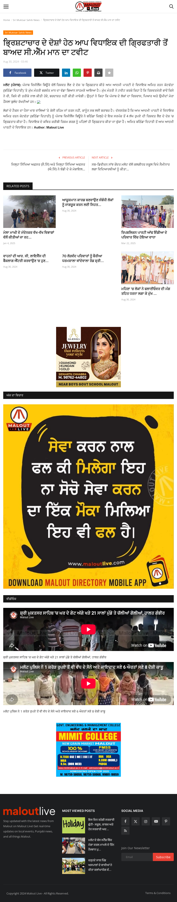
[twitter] (135, 821)
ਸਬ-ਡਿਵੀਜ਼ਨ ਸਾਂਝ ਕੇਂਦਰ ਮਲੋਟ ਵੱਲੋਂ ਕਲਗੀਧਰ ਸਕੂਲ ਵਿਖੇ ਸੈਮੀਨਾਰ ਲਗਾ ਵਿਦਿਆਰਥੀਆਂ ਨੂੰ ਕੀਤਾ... (131, 166)
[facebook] (125, 821)
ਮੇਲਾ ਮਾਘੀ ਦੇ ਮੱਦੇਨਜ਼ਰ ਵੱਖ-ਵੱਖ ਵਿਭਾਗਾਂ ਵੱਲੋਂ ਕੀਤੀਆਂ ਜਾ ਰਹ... (28, 234)
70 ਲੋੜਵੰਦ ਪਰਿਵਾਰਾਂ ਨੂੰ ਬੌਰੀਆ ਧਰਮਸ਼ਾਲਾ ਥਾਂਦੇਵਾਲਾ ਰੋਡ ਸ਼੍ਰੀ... (83, 258)
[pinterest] (166, 821)
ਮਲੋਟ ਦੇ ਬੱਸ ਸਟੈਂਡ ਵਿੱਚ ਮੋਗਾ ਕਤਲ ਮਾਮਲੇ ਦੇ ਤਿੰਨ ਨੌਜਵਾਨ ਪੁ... (101, 844)
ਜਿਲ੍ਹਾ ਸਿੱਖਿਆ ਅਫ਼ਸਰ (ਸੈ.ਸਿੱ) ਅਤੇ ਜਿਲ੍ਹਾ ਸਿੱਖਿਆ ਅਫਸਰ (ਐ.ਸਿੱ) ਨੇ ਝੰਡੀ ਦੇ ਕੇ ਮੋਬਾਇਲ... (48, 166)
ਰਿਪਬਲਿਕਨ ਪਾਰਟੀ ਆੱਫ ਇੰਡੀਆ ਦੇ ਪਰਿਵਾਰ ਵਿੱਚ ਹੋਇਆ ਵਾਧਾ (144, 234)
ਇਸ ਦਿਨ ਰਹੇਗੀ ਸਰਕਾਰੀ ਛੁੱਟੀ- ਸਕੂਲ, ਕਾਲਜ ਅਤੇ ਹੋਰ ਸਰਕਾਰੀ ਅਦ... (101, 824)
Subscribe (163, 857)
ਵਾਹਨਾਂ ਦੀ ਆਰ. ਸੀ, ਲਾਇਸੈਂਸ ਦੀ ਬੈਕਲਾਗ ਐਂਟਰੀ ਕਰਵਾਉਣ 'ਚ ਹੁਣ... (26, 258)
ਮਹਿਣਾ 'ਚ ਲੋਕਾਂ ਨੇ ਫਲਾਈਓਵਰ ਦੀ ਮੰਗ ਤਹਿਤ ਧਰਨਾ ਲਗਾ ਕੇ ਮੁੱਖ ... (145, 291)
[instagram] (146, 821)
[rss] (125, 831)
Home (6, 20)
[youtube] (156, 821)
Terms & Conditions (158, 893)
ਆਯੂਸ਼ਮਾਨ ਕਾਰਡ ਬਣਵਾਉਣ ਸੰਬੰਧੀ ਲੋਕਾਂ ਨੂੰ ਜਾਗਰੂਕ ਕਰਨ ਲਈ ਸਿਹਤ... (88, 202)
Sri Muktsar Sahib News (26, 20)
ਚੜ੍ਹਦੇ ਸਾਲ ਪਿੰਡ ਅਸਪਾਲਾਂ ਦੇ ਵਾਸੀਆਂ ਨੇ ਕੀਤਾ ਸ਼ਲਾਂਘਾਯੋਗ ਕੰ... (100, 864)
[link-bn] (88, 357)
